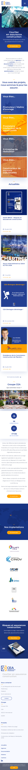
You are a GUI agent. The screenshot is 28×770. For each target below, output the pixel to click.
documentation (8, 64)
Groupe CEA (4, 706)
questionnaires (8, 71)
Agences (3, 748)
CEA (2, 709)
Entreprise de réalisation (7, 733)
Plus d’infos (14, 638)
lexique (10, 65)
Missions (3, 754)
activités (12, 62)
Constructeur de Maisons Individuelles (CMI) (11, 737)
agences (18, 60)
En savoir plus (14, 46)
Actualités (4, 745)
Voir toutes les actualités (13, 377)
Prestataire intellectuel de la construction (12, 730)
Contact (6, 698)
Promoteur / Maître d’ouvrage (9, 726)
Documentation (5, 751)
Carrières (3, 757)
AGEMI (3, 715)
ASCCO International (6, 712)
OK (14, 767)
